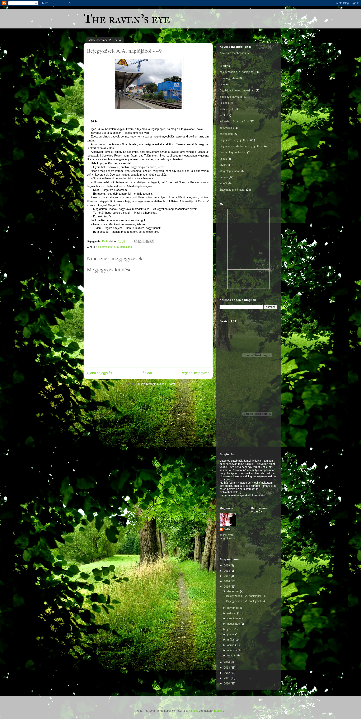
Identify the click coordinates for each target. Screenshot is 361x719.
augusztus (234, 623)
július (230, 629)
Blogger (218, 710)
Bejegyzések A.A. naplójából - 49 (246, 595)
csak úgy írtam (229, 78)
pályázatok (226, 133)
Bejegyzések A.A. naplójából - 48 (246, 601)
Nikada (193, 710)
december (233, 591)
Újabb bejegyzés (99, 373)
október (232, 613)
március (232, 650)
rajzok (223, 158)
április (231, 645)
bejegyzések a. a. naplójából (115, 246)
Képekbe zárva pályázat (234, 121)
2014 (227, 662)
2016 (227, 581)
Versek (224, 177)
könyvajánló (227, 127)
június (231, 634)
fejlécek (224, 102)
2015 (227, 586)
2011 (227, 678)
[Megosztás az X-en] (144, 241)
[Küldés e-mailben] (136, 241)
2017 (227, 576)
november (233, 607)
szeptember (234, 618)
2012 (227, 672)
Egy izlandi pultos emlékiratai (237, 90)
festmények (227, 109)
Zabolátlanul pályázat (232, 189)
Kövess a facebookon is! (235, 53)
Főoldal (146, 373)
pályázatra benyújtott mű (234, 140)
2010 (227, 683)
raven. (223, 164)
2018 (227, 570)
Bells (227, 529)
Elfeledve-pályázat (231, 96)
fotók (223, 115)
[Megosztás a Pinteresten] (152, 241)
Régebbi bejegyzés (194, 373)
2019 (227, 565)
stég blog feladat (230, 171)
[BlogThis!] (140, 241)
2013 (227, 667)
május (231, 639)
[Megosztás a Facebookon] (148, 241)
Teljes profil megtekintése (228, 536)
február (231, 655)
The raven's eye (127, 18)
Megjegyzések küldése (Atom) (156, 383)
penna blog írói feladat (233, 152)
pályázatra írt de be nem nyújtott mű (241, 146)
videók (224, 183)
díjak (222, 84)
